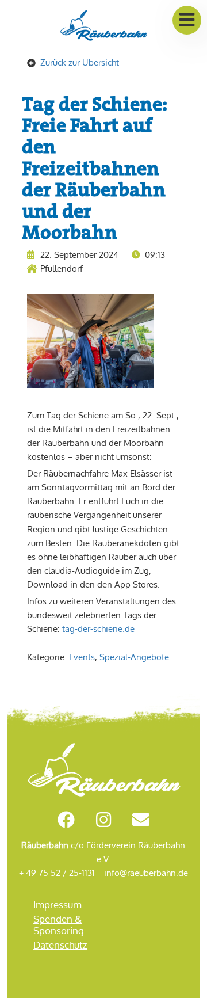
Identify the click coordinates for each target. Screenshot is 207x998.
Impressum (57, 904)
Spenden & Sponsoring (58, 924)
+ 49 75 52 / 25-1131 (57, 872)
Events (82, 657)
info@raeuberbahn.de (146, 872)
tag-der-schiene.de (98, 628)
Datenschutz (60, 945)
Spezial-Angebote (134, 657)
